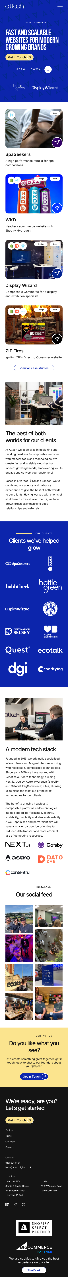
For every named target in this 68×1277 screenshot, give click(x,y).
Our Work (10, 1141)
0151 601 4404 (12, 1162)
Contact (9, 1147)
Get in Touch (17, 57)
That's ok (34, 1270)
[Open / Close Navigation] (60, 6)
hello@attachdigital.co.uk (18, 1167)
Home (8, 1135)
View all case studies (34, 368)
